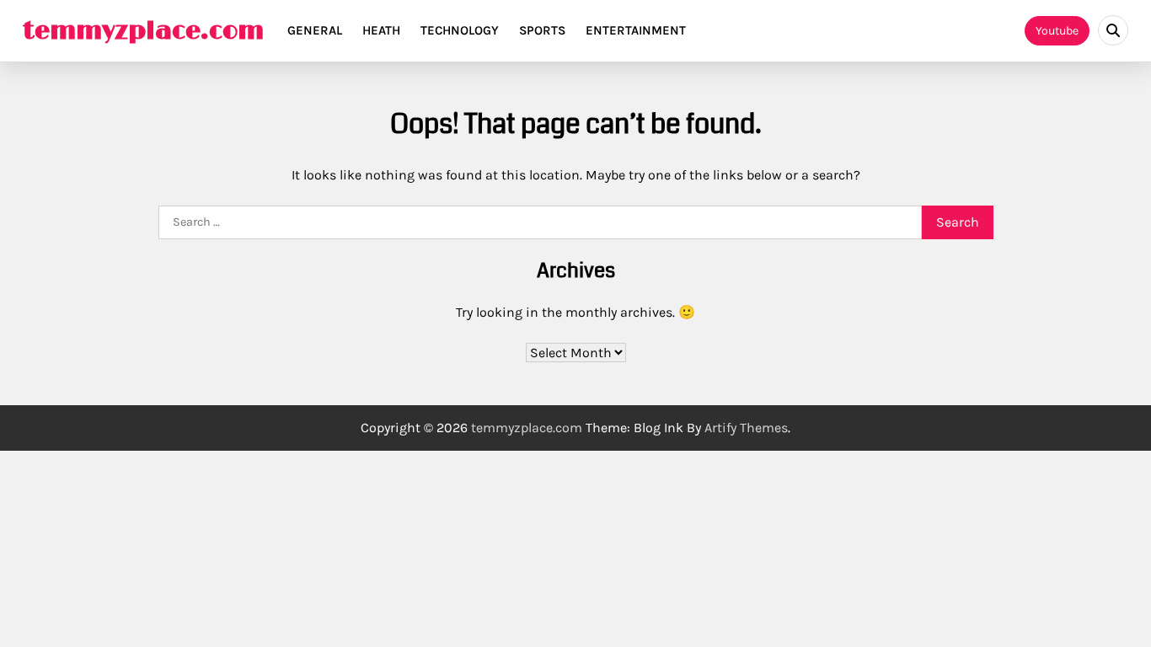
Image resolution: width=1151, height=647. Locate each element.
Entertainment (636, 30)
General (314, 30)
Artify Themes (746, 428)
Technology (459, 30)
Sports (542, 30)
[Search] (1113, 30)
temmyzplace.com (143, 31)
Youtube (1057, 31)
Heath (381, 30)
